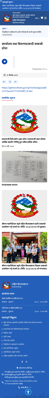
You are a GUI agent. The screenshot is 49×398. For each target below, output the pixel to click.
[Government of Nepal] (6, 18)
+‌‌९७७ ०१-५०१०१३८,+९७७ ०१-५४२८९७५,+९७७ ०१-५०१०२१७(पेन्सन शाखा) (21, 382)
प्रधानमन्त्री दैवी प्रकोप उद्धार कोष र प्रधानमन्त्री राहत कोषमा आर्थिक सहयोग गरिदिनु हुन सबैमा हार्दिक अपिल (23, 141)
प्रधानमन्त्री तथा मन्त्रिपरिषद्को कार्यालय (16, 329)
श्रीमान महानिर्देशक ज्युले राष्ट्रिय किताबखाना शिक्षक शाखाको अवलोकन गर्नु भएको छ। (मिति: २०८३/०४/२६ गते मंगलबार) (21, 7)
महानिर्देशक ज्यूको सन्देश (12, 352)
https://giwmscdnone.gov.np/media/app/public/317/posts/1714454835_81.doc (24, 89)
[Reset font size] (10, 82)
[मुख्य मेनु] (45, 18)
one (44, 69)
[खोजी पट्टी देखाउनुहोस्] (42, 18)
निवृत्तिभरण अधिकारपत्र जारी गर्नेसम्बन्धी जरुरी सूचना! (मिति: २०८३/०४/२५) (21, 33)
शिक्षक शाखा (8, 332)
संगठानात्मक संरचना (9, 185)
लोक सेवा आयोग (9, 340)
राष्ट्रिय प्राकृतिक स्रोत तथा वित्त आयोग (16, 355)
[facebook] (22, 361)
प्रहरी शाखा (7, 336)
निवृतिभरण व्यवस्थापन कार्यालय (14, 344)
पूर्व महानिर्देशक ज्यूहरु (11, 348)
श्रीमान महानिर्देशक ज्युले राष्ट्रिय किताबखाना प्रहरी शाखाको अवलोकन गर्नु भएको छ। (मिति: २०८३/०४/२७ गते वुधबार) (24, 225)
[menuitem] (24, 302)
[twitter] (26, 361)
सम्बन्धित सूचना (8, 98)
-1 (26, 387)
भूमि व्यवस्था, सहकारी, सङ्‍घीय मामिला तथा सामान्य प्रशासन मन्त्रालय (23, 324)
